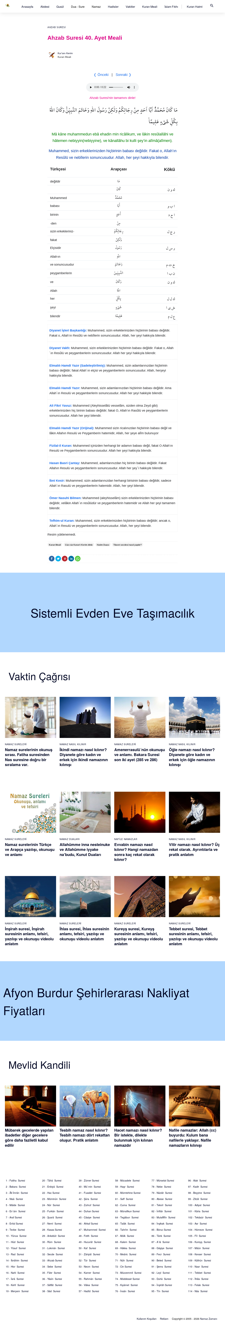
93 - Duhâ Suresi (161, 1279)
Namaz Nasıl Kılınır (73, 744)
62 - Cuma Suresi (125, 1205)
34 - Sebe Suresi (52, 1266)
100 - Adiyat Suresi (199, 1205)
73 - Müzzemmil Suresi (128, 1272)
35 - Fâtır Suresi (51, 1272)
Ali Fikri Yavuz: (60, 405)
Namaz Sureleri (16, 744)
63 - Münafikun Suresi (127, 1211)
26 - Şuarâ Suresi (52, 1217)
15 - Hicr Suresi (15, 1266)
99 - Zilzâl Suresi (197, 1199)
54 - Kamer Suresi (89, 1272)
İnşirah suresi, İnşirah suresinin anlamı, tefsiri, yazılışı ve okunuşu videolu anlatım (29, 936)
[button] (27, 7)
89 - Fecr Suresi (161, 1254)
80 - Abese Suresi (162, 1199)
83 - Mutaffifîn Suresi (163, 1217)
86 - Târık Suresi (161, 1236)
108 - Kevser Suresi (199, 1254)
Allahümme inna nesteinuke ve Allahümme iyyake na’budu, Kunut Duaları (85, 849)
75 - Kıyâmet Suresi (126, 1285)
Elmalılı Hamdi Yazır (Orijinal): (71, 428)
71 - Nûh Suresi (124, 1260)
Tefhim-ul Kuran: (62, 520)
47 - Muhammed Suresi (92, 1229)
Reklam (164, 1318)
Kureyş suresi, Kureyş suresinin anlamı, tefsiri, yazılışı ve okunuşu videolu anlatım (138, 936)
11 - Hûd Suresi (15, 1242)
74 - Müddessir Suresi (127, 1279)
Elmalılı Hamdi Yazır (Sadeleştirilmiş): (77, 365)
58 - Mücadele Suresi (127, 1180)
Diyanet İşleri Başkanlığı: (68, 330)
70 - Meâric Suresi (125, 1254)
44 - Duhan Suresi (89, 1211)
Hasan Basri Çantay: (64, 463)
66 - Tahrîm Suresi (126, 1229)
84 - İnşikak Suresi (162, 1223)
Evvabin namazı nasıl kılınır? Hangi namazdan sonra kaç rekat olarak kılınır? (136, 852)
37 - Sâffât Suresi (52, 1285)
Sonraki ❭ (123, 75)
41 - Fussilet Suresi (90, 1192)
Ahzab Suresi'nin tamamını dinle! (112, 98)
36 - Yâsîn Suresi (52, 1279)
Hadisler (113, 7)
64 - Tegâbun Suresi (127, 1217)
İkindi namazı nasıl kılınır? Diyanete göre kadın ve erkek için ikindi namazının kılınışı (84, 757)
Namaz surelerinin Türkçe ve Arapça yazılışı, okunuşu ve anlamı (29, 849)
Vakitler (130, 7)
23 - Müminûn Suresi (54, 1199)
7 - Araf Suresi (14, 1217)
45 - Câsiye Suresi (89, 1217)
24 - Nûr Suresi (51, 1205)
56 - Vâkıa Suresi (88, 1285)
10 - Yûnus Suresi (16, 1236)
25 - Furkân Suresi (53, 1211)
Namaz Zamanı (208, 1318)
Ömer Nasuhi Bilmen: (65, 498)
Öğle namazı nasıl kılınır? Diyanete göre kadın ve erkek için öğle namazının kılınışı (192, 757)
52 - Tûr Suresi (87, 1260)
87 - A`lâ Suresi (160, 1242)
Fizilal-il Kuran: (60, 445)
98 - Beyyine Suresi (199, 1192)
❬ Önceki (101, 75)
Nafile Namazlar (125, 839)
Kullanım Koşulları (146, 1318)
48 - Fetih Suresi (88, 1236)
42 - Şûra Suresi (88, 1199)
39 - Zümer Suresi (89, 1180)
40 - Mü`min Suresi (90, 1186)
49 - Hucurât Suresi (90, 1242)
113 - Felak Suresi (198, 1285)
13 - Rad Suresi (15, 1254)
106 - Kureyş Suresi (199, 1242)
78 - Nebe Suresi (161, 1186)
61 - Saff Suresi (124, 1199)
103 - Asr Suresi (197, 1223)
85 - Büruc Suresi (161, 1229)
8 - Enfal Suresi (14, 1223)
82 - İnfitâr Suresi (161, 1211)
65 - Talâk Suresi (125, 1223)
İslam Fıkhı (171, 7)
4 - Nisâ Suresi (14, 1199)
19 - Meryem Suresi (17, 1291)
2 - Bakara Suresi (16, 1186)
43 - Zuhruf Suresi (89, 1205)
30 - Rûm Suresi (51, 1242)
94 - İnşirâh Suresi (162, 1285)
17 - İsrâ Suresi (15, 1279)
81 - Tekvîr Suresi (162, 1205)
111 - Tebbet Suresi (199, 1272)
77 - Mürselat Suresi (163, 1180)
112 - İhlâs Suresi (198, 1279)
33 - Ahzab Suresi (52, 1260)
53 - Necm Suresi (89, 1266)
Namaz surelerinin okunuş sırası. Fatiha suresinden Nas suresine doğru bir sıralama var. (28, 757)
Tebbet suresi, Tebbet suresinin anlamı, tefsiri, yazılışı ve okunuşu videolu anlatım (193, 936)
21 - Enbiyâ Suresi (52, 1186)
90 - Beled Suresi (161, 1260)
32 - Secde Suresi (52, 1254)
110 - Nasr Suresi (198, 1266)
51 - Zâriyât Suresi (89, 1254)
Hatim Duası (103, 545)
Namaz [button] (96, 7)
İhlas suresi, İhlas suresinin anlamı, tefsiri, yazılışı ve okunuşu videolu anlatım (84, 934)
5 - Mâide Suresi (15, 1205)
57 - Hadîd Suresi (89, 1291)
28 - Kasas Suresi (52, 1229)
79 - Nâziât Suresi (162, 1192)
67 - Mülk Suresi (124, 1236)
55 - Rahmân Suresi (90, 1279)
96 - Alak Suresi (197, 1180)
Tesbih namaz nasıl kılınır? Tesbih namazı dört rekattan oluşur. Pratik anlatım (85, 1135)
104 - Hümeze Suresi (200, 1229)
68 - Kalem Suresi (125, 1242)
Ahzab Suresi (56, 27)
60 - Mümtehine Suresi (127, 1192)
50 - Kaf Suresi (87, 1248)
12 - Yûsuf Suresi (16, 1248)
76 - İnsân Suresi (125, 1291)
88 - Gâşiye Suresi (162, 1248)
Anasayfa (27, 7)
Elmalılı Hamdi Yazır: (64, 388)
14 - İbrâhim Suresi (17, 1260)
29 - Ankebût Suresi (53, 1236)
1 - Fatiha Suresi (15, 1180)
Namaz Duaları (70, 839)
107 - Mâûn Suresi (198, 1248)
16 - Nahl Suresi (15, 1272)
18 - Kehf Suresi (15, 1285)
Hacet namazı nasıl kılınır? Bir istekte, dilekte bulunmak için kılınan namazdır (138, 1137)
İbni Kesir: (57, 480)
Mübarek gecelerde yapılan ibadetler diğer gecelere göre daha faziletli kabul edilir (29, 1137)
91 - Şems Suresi (161, 1266)
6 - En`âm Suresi (15, 1211)
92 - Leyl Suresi (161, 1272)
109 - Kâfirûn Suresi (199, 1260)
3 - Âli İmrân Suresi (17, 1192)
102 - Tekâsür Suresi (200, 1217)
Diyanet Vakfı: (59, 348)
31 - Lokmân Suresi (53, 1248)
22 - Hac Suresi (50, 1192)
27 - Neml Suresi (52, 1223)
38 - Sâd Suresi (51, 1291)
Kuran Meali (149, 7)
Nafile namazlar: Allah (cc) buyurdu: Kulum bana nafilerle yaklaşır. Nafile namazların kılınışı (192, 1137)
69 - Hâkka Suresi (125, 1248)
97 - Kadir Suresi (197, 1186)
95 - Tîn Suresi (160, 1291)
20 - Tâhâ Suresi (51, 1180)
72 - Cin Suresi (123, 1266)
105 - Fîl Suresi (197, 1236)
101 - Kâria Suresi (198, 1211)
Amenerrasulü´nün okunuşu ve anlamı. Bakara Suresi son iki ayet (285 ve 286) (139, 754)
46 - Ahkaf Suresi (88, 1223)
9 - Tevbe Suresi (15, 1229)
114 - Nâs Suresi (197, 1291)
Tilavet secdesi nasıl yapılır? (127, 545)
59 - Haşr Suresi (124, 1186)
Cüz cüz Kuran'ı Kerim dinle (79, 545)
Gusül (60, 7)
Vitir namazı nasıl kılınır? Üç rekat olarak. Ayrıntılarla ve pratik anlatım (194, 849)
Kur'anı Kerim (65, 53)
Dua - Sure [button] (78, 7)
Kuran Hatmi (194, 7)
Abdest (44, 7)
